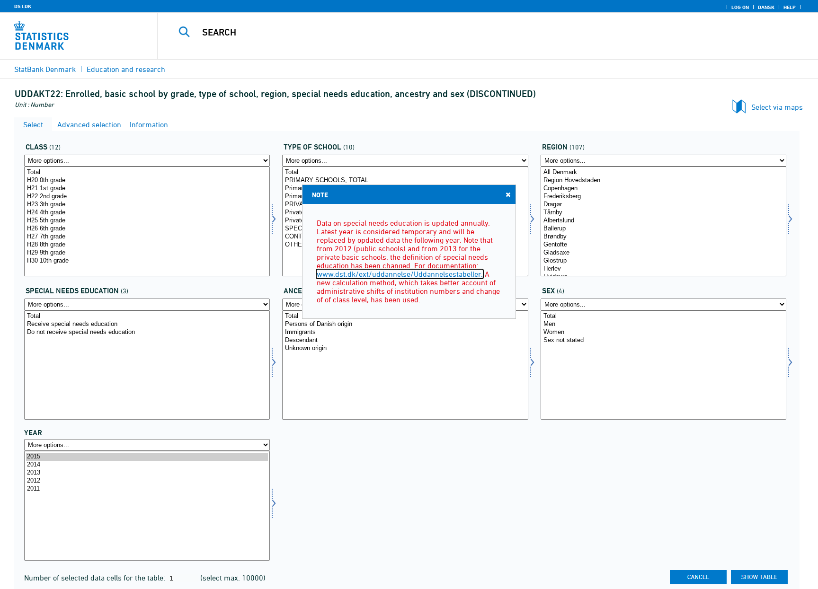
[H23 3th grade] (147, 205)
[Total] (147, 172)
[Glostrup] (663, 261)
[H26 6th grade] (147, 229)
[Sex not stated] (663, 340)
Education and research (126, 69)
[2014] (147, 465)
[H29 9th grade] (147, 253)
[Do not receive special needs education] (147, 332)
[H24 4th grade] (147, 213)
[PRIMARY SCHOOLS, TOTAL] (405, 180)
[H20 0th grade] (147, 180)
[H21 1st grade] (147, 189)
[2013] (147, 473)
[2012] (147, 481)
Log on (740, 7)
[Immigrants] (405, 332)
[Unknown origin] (405, 348)
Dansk (766, 7)
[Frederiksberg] (663, 197)
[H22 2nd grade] (147, 197)
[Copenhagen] (663, 189)
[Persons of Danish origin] (405, 324)
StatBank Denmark (45, 69)
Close (508, 194)
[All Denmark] (663, 172)
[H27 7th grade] (147, 237)
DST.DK (22, 6)
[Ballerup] (663, 229)
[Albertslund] (663, 221)
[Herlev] (663, 269)
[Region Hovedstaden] (663, 180)
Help (789, 7)
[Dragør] (663, 205)
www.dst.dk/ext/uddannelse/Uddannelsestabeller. (400, 274)
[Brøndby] (663, 237)
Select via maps (777, 107)
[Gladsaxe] (663, 253)
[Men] (663, 324)
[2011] (147, 489)
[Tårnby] (663, 213)
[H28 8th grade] (147, 245)
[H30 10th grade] (147, 261)
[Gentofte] (663, 245)
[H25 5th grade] (147, 221)
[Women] (663, 332)
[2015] (147, 457)
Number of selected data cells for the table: (95, 577)
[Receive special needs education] (147, 324)
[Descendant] (405, 340)
